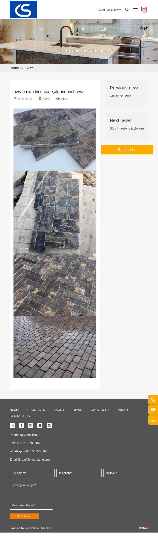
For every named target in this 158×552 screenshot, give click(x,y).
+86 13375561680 (36, 451)
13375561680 (29, 435)
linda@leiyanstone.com (34, 459)
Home (14, 68)
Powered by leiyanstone (24, 527)
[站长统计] (143, 527)
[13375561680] (153, 400)
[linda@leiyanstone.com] (153, 410)
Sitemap (46, 527)
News (30, 68)
